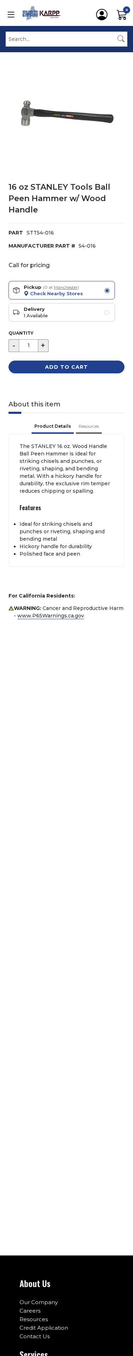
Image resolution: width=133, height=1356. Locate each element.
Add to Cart (66, 367)
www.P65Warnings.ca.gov (50, 615)
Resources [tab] (89, 426)
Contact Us (35, 1336)
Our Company (39, 1302)
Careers (30, 1310)
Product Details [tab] (52, 426)
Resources (34, 1319)
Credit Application (44, 1327)
